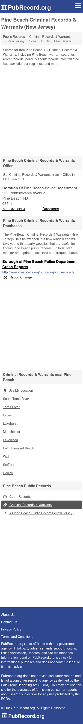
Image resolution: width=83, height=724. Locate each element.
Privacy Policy (11, 629)
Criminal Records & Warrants (30, 504)
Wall (6, 456)
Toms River (11, 407)
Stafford (8, 464)
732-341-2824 (13, 208)
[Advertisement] (41, 109)
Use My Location (21, 390)
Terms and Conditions (17, 636)
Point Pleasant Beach (18, 448)
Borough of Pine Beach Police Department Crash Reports (39, 264)
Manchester (11, 431)
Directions (50, 208)
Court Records (20, 496)
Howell (8, 473)
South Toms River (16, 398)
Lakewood (10, 440)
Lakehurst (10, 423)
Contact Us (9, 621)
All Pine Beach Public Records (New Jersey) (41, 513)
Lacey (7, 415)
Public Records (14, 36)
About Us (8, 614)
